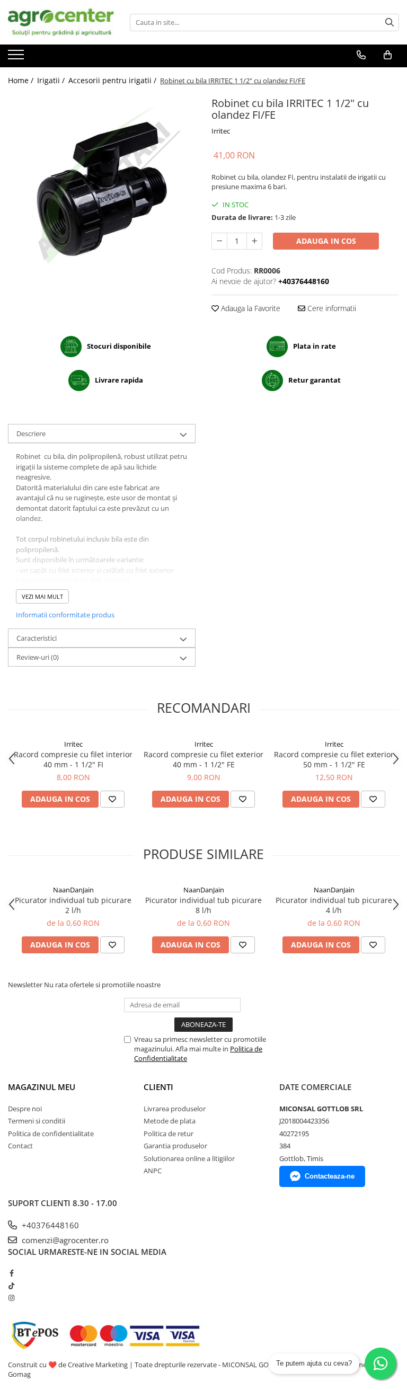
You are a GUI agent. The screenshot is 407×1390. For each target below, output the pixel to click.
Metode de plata (170, 1121)
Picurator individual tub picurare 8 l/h (203, 905)
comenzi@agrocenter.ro (64, 1240)
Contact (20, 1145)
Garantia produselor (175, 1145)
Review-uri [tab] (37, 657)
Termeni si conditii (36, 1121)
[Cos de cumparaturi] (387, 55)
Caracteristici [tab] (36, 638)
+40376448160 (49, 1225)
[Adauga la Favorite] (112, 799)
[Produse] (17, 58)
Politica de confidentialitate (51, 1133)
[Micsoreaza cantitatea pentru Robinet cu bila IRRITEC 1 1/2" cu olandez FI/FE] (219, 241)
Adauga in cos (326, 241)
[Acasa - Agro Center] (61, 22)
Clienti (158, 1087)
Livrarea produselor (175, 1108)
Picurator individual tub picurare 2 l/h (73, 905)
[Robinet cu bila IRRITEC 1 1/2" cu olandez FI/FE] (102, 187)
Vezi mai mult (42, 596)
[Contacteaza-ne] (361, 55)
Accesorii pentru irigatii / (113, 80)
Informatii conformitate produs (65, 614)
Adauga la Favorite (249, 308)
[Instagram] (11, 1298)
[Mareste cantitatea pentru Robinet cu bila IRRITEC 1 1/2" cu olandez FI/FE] (254, 241)
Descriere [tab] (31, 433)
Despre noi (25, 1108)
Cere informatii (330, 308)
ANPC (153, 1170)
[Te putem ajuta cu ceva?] (380, 1363)
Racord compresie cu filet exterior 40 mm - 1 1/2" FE (203, 759)
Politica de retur (168, 1133)
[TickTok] (11, 1285)
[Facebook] (11, 1273)
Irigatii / (52, 80)
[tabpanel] (102, 187)
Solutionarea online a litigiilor (189, 1158)
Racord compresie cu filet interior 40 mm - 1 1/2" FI (73, 759)
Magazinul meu (41, 1087)
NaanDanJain (73, 890)
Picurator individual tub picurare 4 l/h (334, 905)
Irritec (220, 131)
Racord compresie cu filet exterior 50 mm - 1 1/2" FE (334, 759)
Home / (22, 80)
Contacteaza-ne (330, 1176)
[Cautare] (389, 22)
